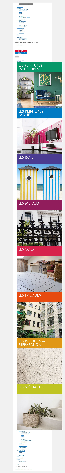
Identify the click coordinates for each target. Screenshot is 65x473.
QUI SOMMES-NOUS (20, 60)
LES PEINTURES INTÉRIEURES (24, 9)
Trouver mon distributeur (23, 39)
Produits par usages (22, 431)
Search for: (17, 3)
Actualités (18, 35)
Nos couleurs (21, 443)
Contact (18, 464)
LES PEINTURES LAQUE (23, 10)
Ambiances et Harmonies (23, 25)
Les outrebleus (21, 22)
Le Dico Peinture (21, 33)
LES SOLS (20, 14)
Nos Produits (19, 61)
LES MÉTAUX (21, 13)
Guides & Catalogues (20, 28)
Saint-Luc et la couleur (22, 21)
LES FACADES (21, 16)
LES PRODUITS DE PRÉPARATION (24, 17)
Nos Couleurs (19, 20)
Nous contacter (19, 40)
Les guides (20, 30)
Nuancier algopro (22, 448)
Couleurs (18, 430)
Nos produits (19, 8)
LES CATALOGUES (22, 451)
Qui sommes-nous (20, 7)
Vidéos (18, 34)
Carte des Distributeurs (22, 38)
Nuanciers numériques (22, 26)
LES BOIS (20, 12)
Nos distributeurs (19, 37)
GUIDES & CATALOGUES (21, 450)
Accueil (18, 5)
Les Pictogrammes (22, 31)
